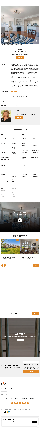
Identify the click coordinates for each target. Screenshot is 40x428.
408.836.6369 (24, 114)
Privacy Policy (36, 368)
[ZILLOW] (28, 403)
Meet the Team (9, 398)
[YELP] (25, 403)
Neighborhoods (25, 398)
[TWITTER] (23, 403)
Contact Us (35, 313)
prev (5, 41)
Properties (17, 398)
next (7, 41)
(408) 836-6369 (4, 390)
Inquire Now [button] (20, 57)
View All (36, 265)
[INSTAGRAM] (15, 403)
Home (2, 398)
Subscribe (31, 371)
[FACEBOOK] (12, 403)
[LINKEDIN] (17, 403)
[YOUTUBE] (20, 403)
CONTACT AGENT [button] (19, 117)
